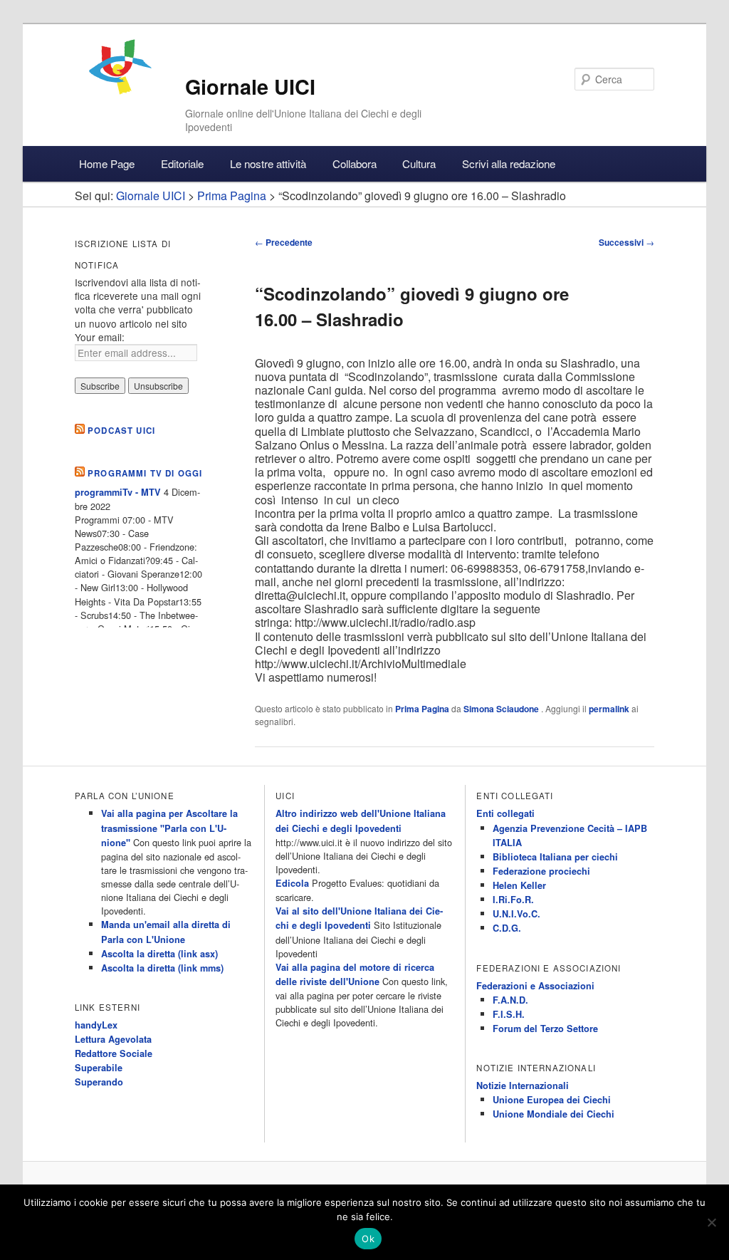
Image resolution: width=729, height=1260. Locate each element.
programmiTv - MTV (118, 492)
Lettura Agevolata (113, 1039)
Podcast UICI (121, 431)
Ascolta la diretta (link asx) (159, 953)
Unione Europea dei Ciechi (552, 1099)
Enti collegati (505, 813)
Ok (368, 1238)
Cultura (419, 163)
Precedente (284, 242)
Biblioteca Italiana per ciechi (555, 856)
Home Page (107, 163)
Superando (99, 1082)
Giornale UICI (250, 86)
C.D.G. (507, 928)
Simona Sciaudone (502, 708)
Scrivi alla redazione (508, 163)
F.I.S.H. (509, 1014)
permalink (609, 708)
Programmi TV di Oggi (145, 473)
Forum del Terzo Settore (545, 1028)
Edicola (292, 883)
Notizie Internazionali (522, 1085)
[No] (711, 1222)
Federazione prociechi (541, 871)
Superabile (98, 1067)
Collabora (354, 163)
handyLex (96, 1025)
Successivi (626, 242)
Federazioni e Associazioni (535, 985)
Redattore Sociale (113, 1053)
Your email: (100, 337)
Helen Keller (519, 885)
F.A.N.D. (510, 1000)
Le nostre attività (268, 163)
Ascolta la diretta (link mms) (162, 968)
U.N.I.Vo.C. (516, 913)
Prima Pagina (422, 708)
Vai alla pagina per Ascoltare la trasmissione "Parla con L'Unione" (169, 827)
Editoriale (182, 163)
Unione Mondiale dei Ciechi (553, 1114)
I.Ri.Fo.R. (513, 899)
